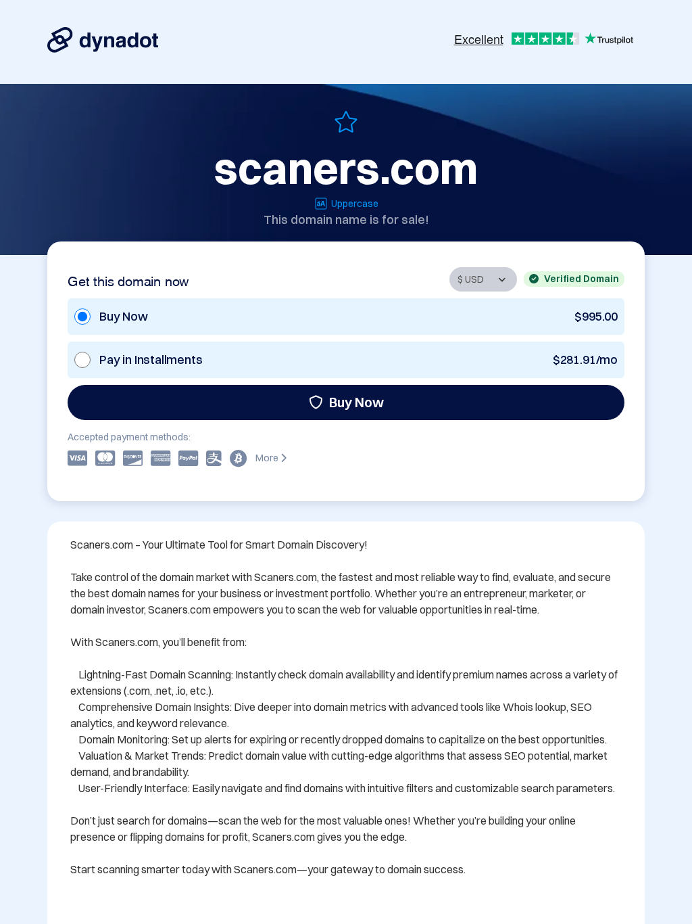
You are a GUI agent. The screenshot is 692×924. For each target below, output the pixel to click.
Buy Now (356, 402)
